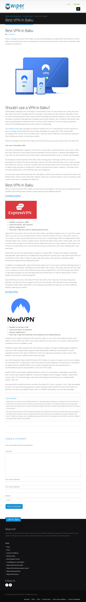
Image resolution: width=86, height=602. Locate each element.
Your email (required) (12, 487)
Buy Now (77, 4)
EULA (8, 550)
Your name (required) (12, 479)
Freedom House (13, 129)
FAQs (8, 547)
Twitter (10, 585)
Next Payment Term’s (13, 559)
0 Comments (11, 34)
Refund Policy (11, 556)
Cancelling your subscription (15, 562)
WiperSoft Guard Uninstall (15, 565)
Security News (28, 16)
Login (68, 4)
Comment (8, 451)
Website (8, 496)
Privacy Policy (46, 599)
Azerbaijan (43, 131)
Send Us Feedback (12, 553)
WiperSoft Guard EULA (14, 571)
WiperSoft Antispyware (13, 16)
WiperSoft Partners (13, 574)
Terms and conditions (59, 599)
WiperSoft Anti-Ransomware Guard (18, 568)
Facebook (6, 585)
